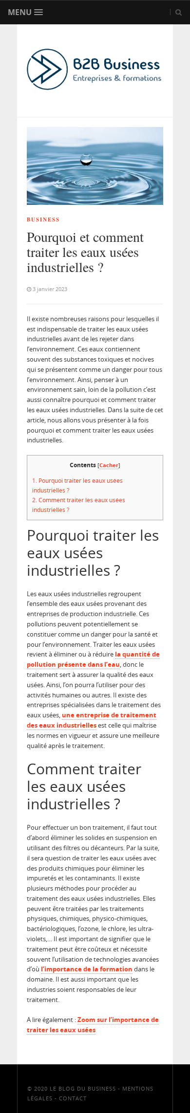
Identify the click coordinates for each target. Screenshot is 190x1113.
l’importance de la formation (87, 969)
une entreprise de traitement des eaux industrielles (91, 720)
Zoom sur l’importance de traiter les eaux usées (93, 1024)
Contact (73, 1098)
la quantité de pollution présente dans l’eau (93, 659)
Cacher (108, 465)
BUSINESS (43, 219)
